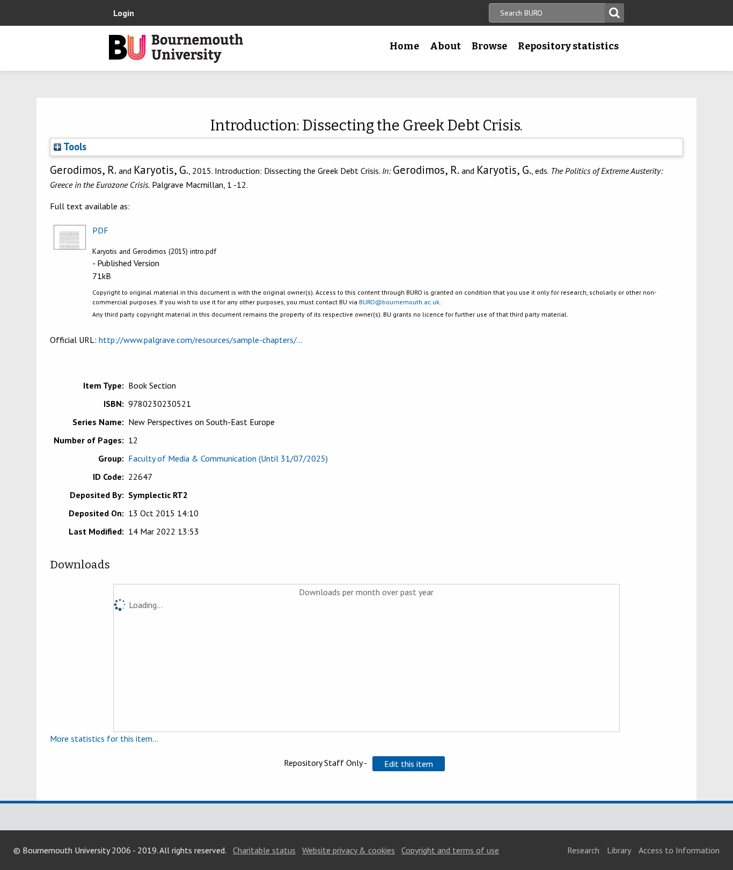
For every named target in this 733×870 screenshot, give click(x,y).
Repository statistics (568, 46)
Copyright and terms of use (450, 850)
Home (404, 46)
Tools (73, 146)
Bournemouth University (176, 48)
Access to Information (679, 850)
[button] (408, 763)
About (445, 46)
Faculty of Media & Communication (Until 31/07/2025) (228, 458)
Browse (489, 46)
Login (123, 13)
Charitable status (264, 850)
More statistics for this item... (104, 738)
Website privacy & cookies (348, 850)
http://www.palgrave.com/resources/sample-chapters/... (201, 339)
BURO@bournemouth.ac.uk (399, 302)
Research (583, 850)
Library (619, 850)
